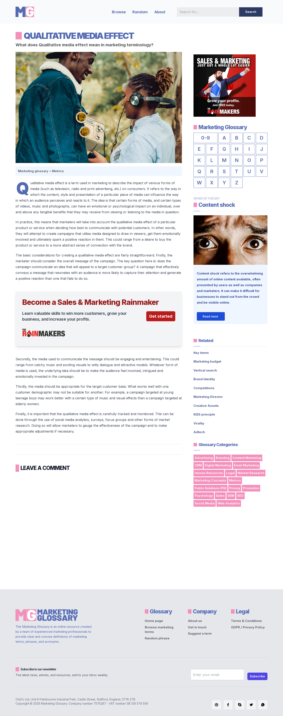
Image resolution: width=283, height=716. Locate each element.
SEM (230, 496)
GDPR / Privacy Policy (248, 627)
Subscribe (257, 676)
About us (195, 621)
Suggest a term (200, 633)
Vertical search (205, 370)
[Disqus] (99, 529)
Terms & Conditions (246, 621)
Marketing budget (207, 361)
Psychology (204, 496)
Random (140, 12)
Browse (119, 12)
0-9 (205, 138)
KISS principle (204, 414)
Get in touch (197, 627)
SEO (240, 496)
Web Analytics (229, 503)
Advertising (204, 458)
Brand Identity (204, 379)
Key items (201, 353)
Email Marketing (246, 465)
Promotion (251, 488)
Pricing (234, 488)
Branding (223, 458)
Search (250, 12)
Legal (230, 473)
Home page (154, 621)
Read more (210, 316)
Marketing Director (208, 397)
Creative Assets (206, 406)
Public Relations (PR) (210, 488)
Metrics (58, 171)
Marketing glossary (33, 171)
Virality (199, 423)
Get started (160, 316)
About (159, 12)
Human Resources (209, 473)
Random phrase (157, 638)
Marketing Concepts (210, 480)
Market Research (251, 473)
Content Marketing (246, 458)
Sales (220, 496)
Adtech (199, 432)
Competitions (204, 388)
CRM (198, 465)
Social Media (205, 503)
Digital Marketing (218, 465)
